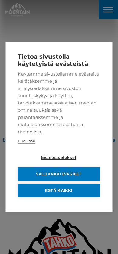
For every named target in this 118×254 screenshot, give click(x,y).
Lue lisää (26, 140)
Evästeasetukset (58, 157)
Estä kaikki (58, 190)
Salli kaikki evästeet (58, 174)
